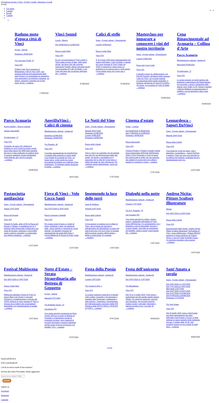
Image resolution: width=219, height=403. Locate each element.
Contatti (9, 15)
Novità (9, 13)
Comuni (9, 11)
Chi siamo (10, 9)
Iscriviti (7, 381)
